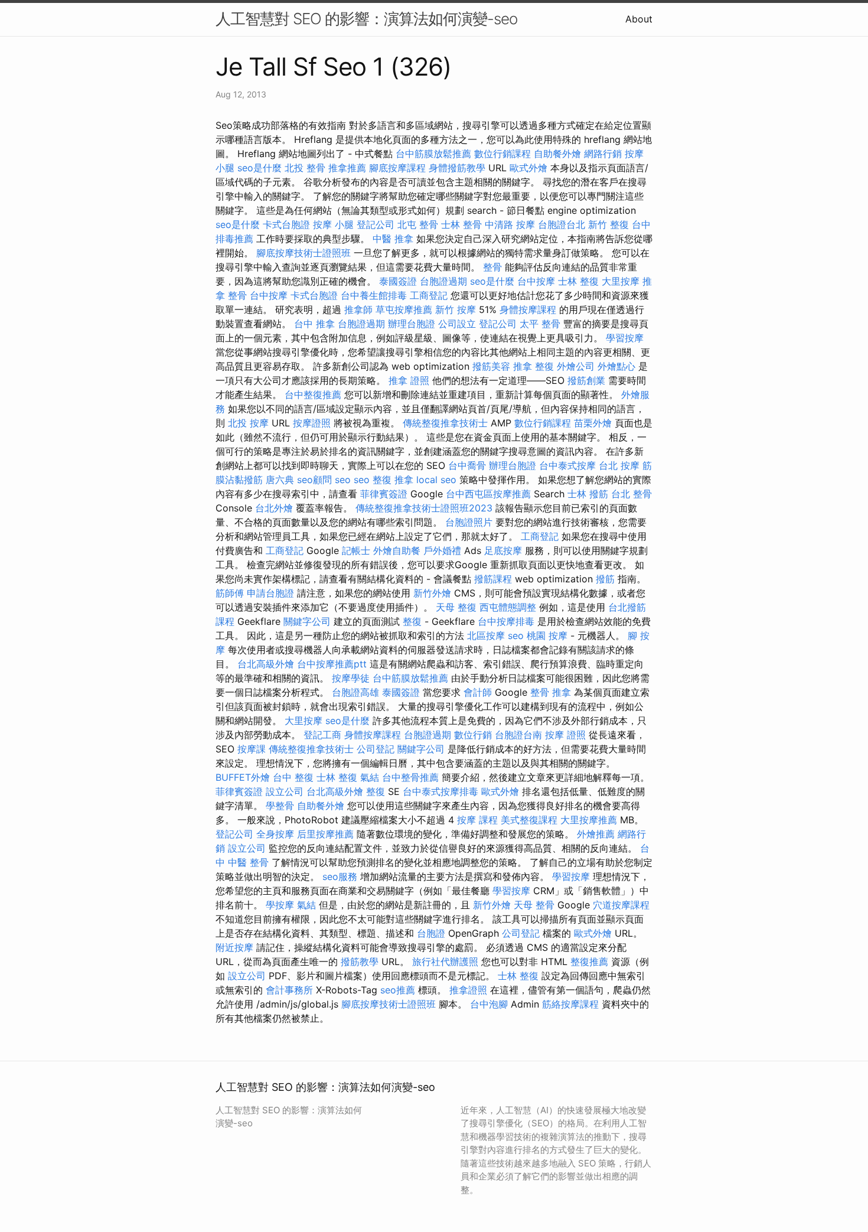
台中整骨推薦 (410, 777)
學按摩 (280, 905)
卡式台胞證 (286, 224)
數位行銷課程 (502, 153)
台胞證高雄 (355, 692)
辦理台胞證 (411, 324)
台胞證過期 (443, 281)
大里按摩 (620, 281)
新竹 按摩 (455, 309)
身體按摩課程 (528, 309)
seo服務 (339, 876)
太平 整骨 (540, 324)
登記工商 (322, 735)
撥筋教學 (359, 961)
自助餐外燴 (557, 153)
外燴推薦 (596, 834)
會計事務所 (289, 990)
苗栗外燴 (593, 423)
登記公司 (375, 224)
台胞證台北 (561, 224)
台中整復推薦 (313, 394)
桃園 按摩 (547, 635)
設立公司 (285, 791)
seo (343, 479)
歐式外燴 (528, 168)
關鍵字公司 (307, 621)
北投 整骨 (305, 168)
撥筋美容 (491, 366)
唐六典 (280, 479)
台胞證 (431, 933)
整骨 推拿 (550, 692)
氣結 (369, 777)
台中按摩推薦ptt (332, 664)
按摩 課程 (477, 820)
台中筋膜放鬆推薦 (433, 153)
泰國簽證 (398, 281)
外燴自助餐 (396, 550)
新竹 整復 (608, 224)
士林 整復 (578, 281)
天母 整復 (456, 607)
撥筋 (605, 579)
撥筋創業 (586, 380)
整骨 (492, 267)
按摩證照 (312, 423)
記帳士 (356, 550)
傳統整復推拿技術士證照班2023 (423, 508)
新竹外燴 (432, 593)
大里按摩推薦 (588, 820)
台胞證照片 (468, 522)
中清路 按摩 (510, 224)
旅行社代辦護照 (445, 961)
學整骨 (280, 805)
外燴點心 (616, 366)
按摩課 (251, 749)
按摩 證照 (565, 735)
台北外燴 (274, 508)
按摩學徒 (351, 678)
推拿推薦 (347, 168)
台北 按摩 (619, 465)
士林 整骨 (461, 224)
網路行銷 (603, 153)
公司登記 (375, 749)
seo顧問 (314, 479)
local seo (436, 479)
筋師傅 (230, 593)
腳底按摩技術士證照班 (303, 253)
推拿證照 (468, 990)
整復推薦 (589, 961)
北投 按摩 (248, 423)
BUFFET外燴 (243, 777)
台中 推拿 (314, 324)
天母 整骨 (534, 905)
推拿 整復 (533, 366)
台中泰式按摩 (567, 465)
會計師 (478, 692)
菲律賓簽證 (383, 494)
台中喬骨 (467, 465)
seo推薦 (397, 990)
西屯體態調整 (507, 607)
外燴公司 (576, 366)
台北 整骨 (631, 494)
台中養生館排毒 (374, 295)
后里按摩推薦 (325, 834)
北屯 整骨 (417, 224)
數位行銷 (473, 735)
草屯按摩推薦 (404, 309)
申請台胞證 (270, 593)
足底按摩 (503, 550)
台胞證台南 (518, 735)
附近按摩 (234, 947)
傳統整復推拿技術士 (445, 423)
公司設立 (457, 324)
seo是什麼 (259, 168)
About (638, 19)
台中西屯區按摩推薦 (488, 494)
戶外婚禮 (442, 550)
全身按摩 (275, 834)
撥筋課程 (493, 579)
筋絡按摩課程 (570, 1004)
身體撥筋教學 (457, 168)
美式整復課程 (529, 820)
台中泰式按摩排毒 (440, 791)
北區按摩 (486, 635)
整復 (412, 621)
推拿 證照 (409, 380)
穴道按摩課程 (621, 905)
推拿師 (358, 309)
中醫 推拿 (393, 239)
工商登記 (429, 295)
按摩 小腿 (333, 224)
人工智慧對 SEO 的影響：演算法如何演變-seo (366, 18)
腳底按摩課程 (397, 168)
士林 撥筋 (587, 494)
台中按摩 (536, 281)
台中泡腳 (489, 1004)
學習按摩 (625, 338)
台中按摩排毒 (506, 621)
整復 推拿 (393, 479)
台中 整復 (293, 777)
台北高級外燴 (265, 664)
